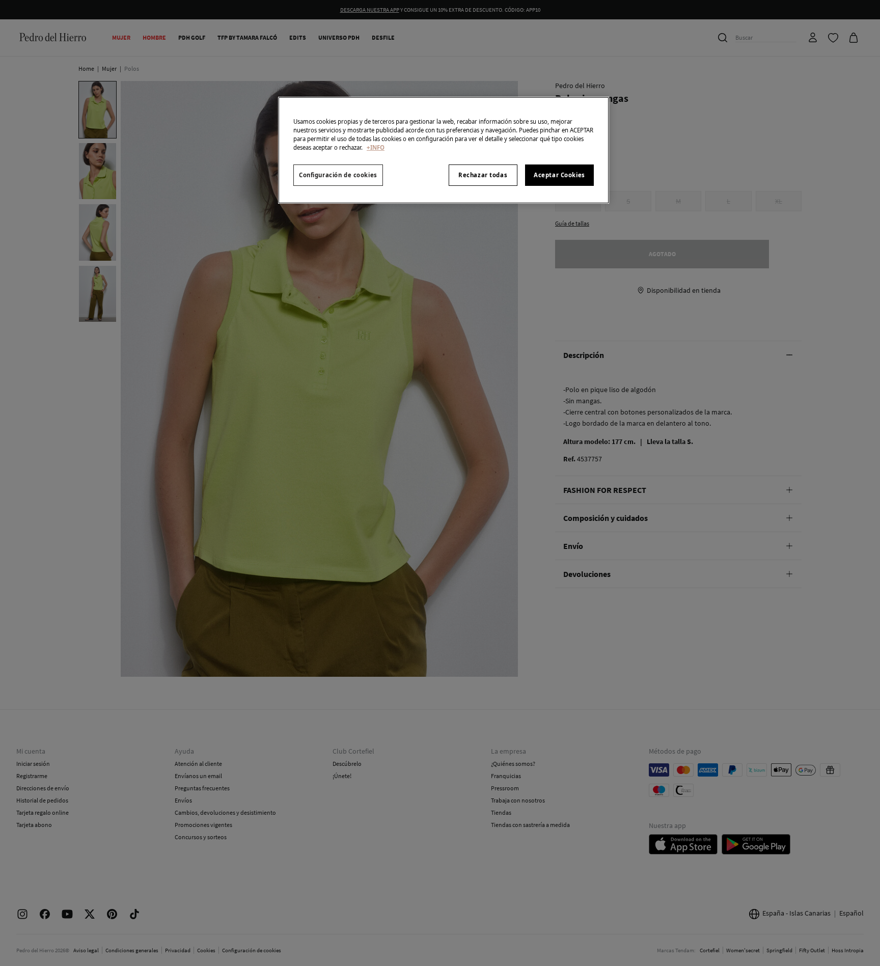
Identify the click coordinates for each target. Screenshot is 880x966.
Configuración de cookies (338, 175)
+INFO (375, 147)
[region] (443, 150)
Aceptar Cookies (559, 175)
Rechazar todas (482, 175)
